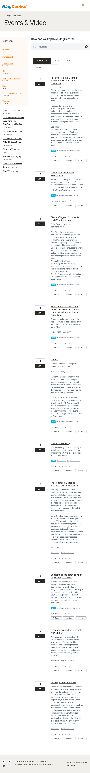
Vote (40, 84)
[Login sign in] (83, 5)
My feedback (7, 57)
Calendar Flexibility (60, 443)
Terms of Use (18, 761)
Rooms (5, 86)
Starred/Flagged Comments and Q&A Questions (65, 219)
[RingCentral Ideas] (14, 7)
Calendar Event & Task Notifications (62, 174)
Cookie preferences (32, 761)
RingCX (6, 171)
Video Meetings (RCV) (11, 93)
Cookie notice (43, 761)
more (53, 145)
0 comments (61, 151)
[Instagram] (5, 765)
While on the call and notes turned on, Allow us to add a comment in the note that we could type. (65, 310)
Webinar (5, 101)
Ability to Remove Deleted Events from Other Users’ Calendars (64, 80)
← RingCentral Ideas (12, 16)
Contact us (50, 764)
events (54, 359)
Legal (24, 761)
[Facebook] (5, 761)
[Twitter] (11, 761)
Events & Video (10, 149)
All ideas (5, 49)
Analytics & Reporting (12, 131)
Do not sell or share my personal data (26, 764)
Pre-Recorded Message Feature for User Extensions (65, 484)
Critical (82, 160)
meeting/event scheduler (63, 682)
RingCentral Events (11, 78)
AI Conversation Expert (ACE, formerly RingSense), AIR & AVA (13, 120)
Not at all (57, 160)
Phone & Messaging (12, 156)
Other (4, 71)
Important (69, 160)
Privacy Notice (41, 764)
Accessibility (7, 63)
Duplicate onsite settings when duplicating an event (66, 576)
